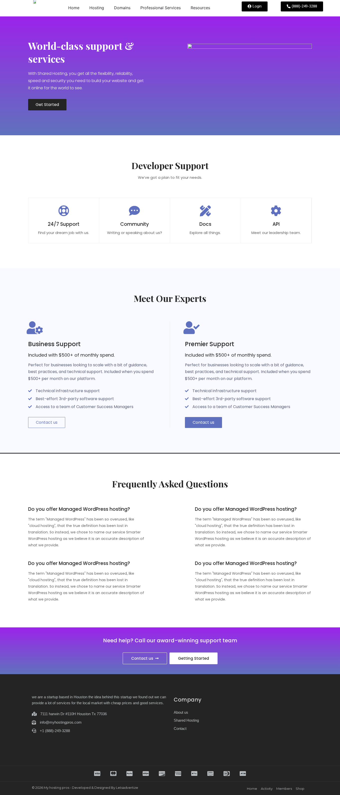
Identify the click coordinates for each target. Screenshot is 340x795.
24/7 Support (63, 224)
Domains (122, 7)
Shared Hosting (186, 720)
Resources (200, 7)
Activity (267, 789)
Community (134, 224)
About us (181, 712)
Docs (205, 224)
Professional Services (160, 7)
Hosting (96, 7)
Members (284, 789)
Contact (180, 728)
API (276, 224)
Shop (300, 789)
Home (73, 7)
